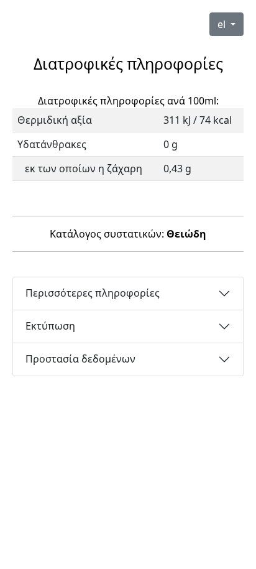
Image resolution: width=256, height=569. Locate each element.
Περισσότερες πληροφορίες (92, 293)
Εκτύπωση (50, 326)
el (222, 24)
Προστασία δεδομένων (80, 359)
